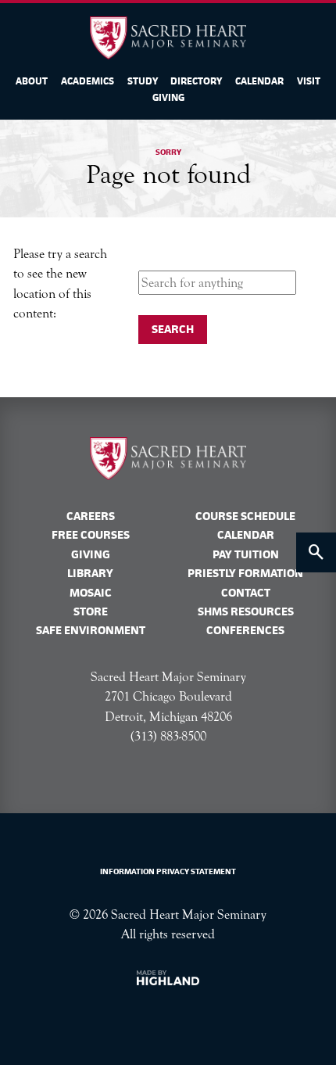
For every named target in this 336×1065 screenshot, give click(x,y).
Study (142, 81)
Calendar (259, 81)
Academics (87, 81)
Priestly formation (245, 573)
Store (90, 611)
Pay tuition (246, 554)
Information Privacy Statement (168, 871)
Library (90, 573)
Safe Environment (90, 630)
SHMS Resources (246, 611)
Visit (308, 81)
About (32, 81)
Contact (245, 593)
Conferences (245, 630)
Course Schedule (245, 516)
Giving (168, 97)
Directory (196, 81)
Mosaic (91, 593)
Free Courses (91, 535)
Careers (90, 516)
